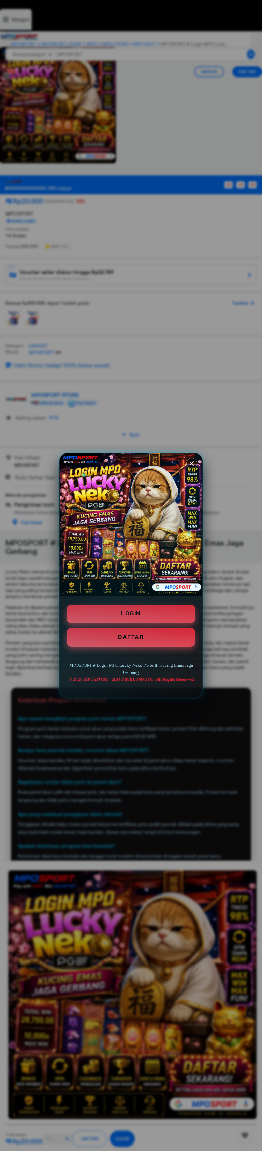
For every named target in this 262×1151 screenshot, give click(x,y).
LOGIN (131, 613)
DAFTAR (131, 637)
